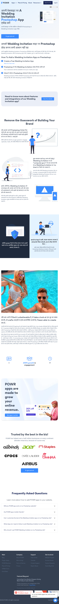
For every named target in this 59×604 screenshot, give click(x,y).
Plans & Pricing (22, 3)
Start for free (48, 3)
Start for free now (9, 63)
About (30, 3)
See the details (47, 99)
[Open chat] (55, 600)
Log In (55, 3)
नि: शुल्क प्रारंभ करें (10, 36)
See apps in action (12, 415)
